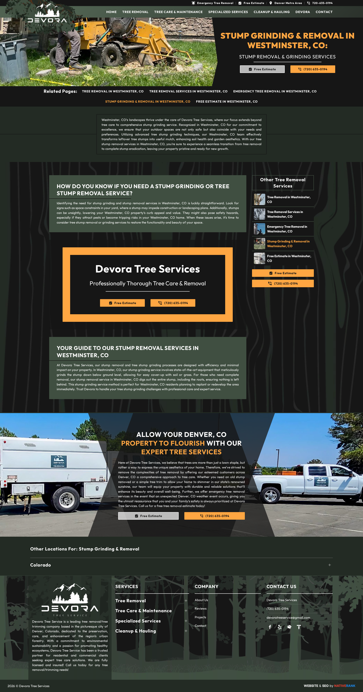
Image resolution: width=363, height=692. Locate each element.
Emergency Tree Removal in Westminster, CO (275, 91)
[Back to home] (47, 14)
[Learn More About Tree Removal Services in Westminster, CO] (283, 214)
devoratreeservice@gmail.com (288, 617)
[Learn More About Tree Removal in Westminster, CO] (283, 199)
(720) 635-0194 (278, 609)
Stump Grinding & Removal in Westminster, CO (147, 101)
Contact (324, 12)
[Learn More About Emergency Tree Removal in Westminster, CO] (283, 229)
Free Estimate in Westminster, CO (227, 101)
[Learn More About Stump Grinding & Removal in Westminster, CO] (283, 243)
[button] (212, 3)
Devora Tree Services (282, 600)
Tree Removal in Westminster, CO (113, 91)
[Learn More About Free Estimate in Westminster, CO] (283, 258)
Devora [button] (303, 12)
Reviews (200, 608)
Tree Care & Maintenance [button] (178, 12)
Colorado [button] (40, 565)
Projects (200, 617)
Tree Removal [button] (135, 12)
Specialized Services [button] (228, 12)
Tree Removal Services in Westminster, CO (188, 91)
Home (111, 12)
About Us (201, 600)
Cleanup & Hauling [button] (272, 12)
